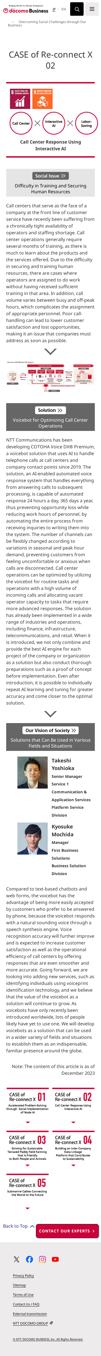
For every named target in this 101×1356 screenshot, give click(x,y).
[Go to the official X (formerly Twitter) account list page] (16, 1259)
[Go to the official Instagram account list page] (42, 1259)
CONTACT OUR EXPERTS (64, 1231)
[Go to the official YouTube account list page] (55, 1259)
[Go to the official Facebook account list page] (29, 1259)
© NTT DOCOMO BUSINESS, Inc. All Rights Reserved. (48, 1339)
